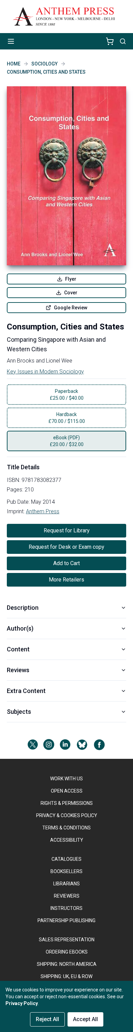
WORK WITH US (66, 778)
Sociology (44, 64)
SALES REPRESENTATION (66, 939)
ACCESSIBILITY (66, 840)
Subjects (19, 711)
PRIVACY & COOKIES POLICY (66, 815)
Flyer (70, 279)
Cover (70, 292)
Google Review (70, 307)
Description (23, 607)
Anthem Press (42, 511)
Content (18, 649)
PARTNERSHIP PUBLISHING (66, 920)
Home (13, 64)
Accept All (85, 1019)
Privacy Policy (21, 1003)
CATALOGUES (66, 859)
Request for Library (67, 530)
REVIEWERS (66, 896)
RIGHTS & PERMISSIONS (67, 803)
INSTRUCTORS (66, 908)
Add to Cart (66, 563)
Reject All (47, 1019)
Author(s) (20, 628)
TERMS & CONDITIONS (66, 827)
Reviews (18, 670)
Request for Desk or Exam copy (66, 547)
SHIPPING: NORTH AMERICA (67, 964)
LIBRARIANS (66, 883)
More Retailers (66, 579)
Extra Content (26, 690)
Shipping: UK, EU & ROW (66, 976)
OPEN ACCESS (67, 791)
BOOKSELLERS (66, 871)
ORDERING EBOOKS (67, 952)
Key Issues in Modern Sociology (45, 371)
